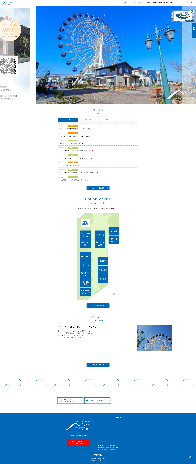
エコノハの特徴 (190, 2)
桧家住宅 (103, 279)
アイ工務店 (103, 270)
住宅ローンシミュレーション (177, 2)
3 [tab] (99, 97)
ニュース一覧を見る (98, 188)
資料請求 (155, 2)
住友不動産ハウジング (85, 292)
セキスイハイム (113, 240)
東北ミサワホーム (85, 274)
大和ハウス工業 (100, 243)
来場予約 (149, 2)
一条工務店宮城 (85, 283)
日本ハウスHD (85, 243)
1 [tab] (94, 97)
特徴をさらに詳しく (98, 365)
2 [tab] (96, 97)
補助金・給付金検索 (163, 2)
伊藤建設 (103, 261)
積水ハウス (85, 256)
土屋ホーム (85, 265)
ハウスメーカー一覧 (135, 2)
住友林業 (113, 231)
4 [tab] (101, 97)
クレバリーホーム (85, 235)
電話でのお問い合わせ (78, 443)
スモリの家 (100, 235)
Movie (143, 2)
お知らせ (126, 2)
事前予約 (194, 27)
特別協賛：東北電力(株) (98, 458)
